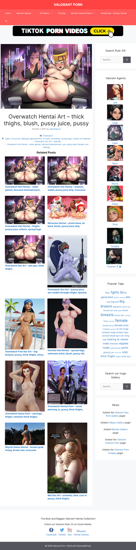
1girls (114, 292)
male (106, 343)
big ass (115, 301)
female (121, 320)
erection (111, 321)
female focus (108, 326)
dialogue (25, 138)
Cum (105, 321)
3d (122, 292)
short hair (118, 353)
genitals (113, 329)
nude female (115, 348)
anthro (116, 297)
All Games (44, 13)
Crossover (15, 138)
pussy (106, 352)
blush (125, 310)
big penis (117, 306)
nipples (123, 343)
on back (46, 138)
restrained (55, 138)
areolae (122, 297)
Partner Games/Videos (81, 13)
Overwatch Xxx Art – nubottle (48, 141)
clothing (128, 315)
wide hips (126, 356)
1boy (107, 292)
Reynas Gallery (120, 429)
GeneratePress (84, 546)
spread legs (66, 138)
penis (124, 347)
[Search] (127, 60)
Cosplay (61, 13)
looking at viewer (117, 339)
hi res (119, 329)
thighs (118, 357)
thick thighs (108, 356)
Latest (8, 13)
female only (121, 325)
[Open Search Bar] (6, 21)
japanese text (36, 138)
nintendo (113, 343)
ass (128, 297)
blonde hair (108, 310)
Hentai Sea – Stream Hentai (114, 13)
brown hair (119, 315)
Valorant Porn (68, 5)
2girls (7, 138)
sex (112, 352)
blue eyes (118, 310)
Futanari (106, 329)
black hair (126, 307)
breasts (107, 314)
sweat (75, 138)
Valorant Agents (23, 13)
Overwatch (48, 136)
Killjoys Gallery (116, 422)
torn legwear (84, 138)
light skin (120, 336)
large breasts (117, 332)
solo (125, 352)
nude (106, 347)
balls (108, 302)
